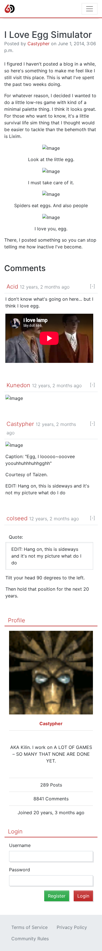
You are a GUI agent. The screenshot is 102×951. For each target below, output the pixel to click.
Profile (16, 620)
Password (19, 869)
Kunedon (18, 385)
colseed (17, 518)
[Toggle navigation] (89, 8)
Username (20, 845)
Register (56, 896)
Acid (12, 286)
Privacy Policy (72, 927)
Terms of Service (29, 927)
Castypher (38, 43)
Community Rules (30, 938)
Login (15, 831)
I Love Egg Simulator (48, 34)
